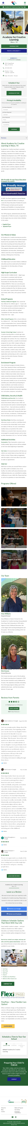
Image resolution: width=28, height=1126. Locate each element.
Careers (3, 1111)
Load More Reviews (14, 876)
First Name (7, 107)
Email (5, 122)
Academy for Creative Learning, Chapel (14, 7)
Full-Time (5, 969)
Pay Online (17, 1109)
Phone (6, 117)
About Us (3, 1107)
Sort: (9, 711)
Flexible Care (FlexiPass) (9, 976)
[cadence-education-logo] (14, 1101)
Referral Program (19, 1107)
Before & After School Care (10, 978)
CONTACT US (8, 984)
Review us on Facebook (14, 914)
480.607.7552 (14, 1124)
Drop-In (5, 974)
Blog (2, 1109)
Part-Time (5, 971)
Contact (14, 1079)
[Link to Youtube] (12, 1117)
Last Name (6, 112)
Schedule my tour (14, 93)
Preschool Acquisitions (18, 1112)
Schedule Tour (14, 46)
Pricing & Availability (13, 50)
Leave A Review (14, 708)
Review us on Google (15, 908)
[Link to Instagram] (15, 1117)
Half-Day (5, 973)
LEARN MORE (8, 1026)
